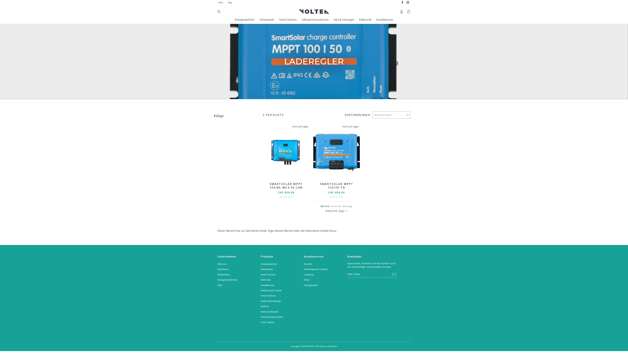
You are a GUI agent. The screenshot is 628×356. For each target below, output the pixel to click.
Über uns (222, 264)
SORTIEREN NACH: (358, 115)
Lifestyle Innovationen (315, 19)
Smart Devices (288, 19)
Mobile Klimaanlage (271, 301)
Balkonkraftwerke (270, 312)
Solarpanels (267, 19)
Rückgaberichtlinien (228, 280)
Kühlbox (265, 306)
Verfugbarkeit (311, 285)
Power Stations (268, 296)
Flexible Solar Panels (271, 290)
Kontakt (308, 264)
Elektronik (365, 19)
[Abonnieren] (394, 274)
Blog (230, 2)
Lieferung (309, 274)
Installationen (384, 19)
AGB (220, 285)
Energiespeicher (245, 19)
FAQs (220, 2)
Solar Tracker (267, 322)
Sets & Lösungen (344, 19)
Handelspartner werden (316, 269)
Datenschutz (224, 274)
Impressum (223, 269)
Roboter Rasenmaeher (272, 317)
